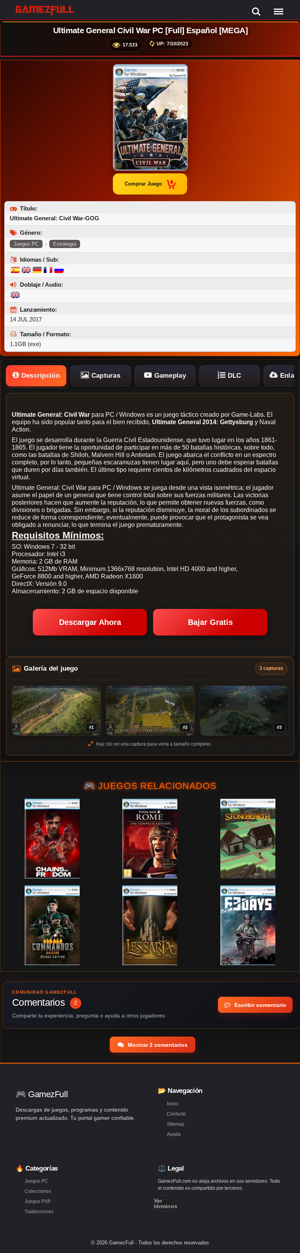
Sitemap (175, 1124)
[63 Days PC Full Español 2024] (247, 925)
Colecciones (38, 1191)
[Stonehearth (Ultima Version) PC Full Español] (247, 838)
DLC (233, 375)
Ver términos (165, 1203)
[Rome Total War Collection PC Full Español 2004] (149, 838)
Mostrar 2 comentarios (157, 1045)
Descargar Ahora (90, 622)
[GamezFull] (45, 10)
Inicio (172, 1104)
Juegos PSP (38, 1201)
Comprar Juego (143, 184)
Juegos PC (26, 244)
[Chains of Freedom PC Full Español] (52, 838)
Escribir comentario (259, 1005)
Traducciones (39, 1211)
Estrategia (64, 244)
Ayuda (173, 1134)
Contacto (176, 1114)
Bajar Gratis (210, 622)
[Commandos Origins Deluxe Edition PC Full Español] (52, 925)
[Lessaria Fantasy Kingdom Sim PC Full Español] (149, 925)
